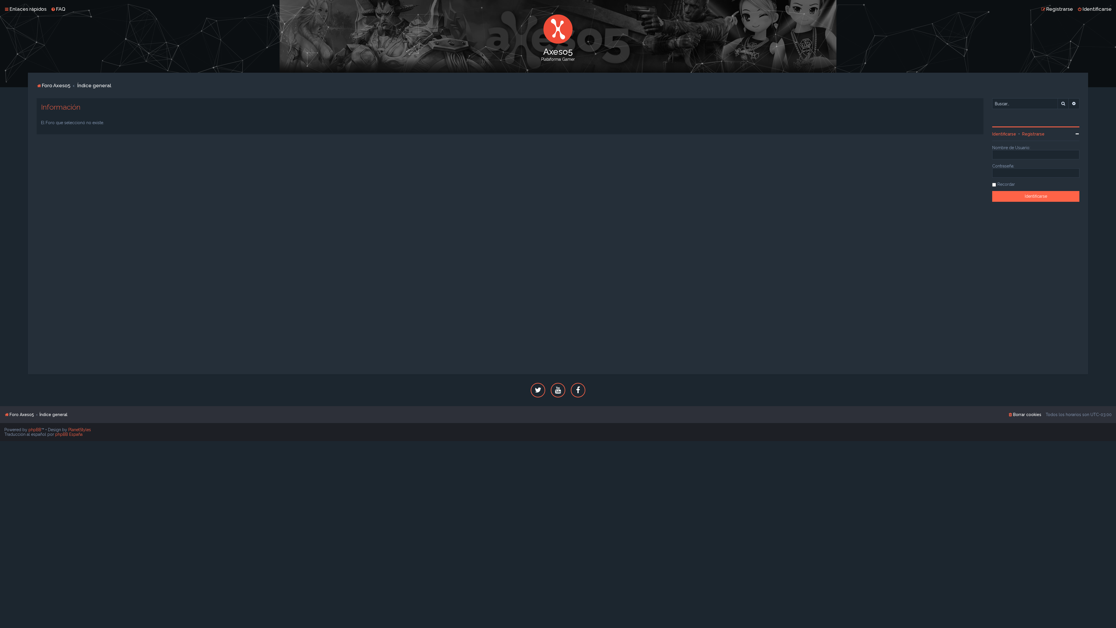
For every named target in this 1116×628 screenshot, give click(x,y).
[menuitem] (58, 9)
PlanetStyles (79, 429)
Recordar (1006, 184)
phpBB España (69, 434)
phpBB (34, 429)
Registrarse (1033, 134)
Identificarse (1004, 134)
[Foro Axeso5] (558, 29)
